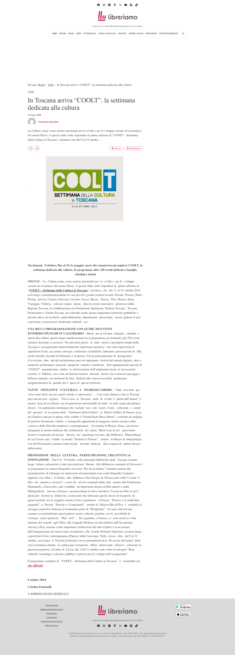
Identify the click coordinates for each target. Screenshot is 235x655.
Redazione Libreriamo (49, 121)
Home (41, 85)
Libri (51, 85)
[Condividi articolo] (30, 148)
